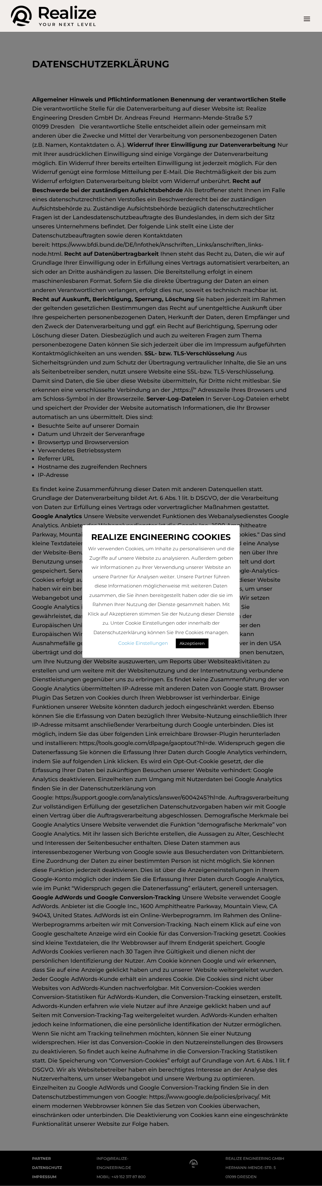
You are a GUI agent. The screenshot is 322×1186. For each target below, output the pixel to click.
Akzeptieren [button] (192, 643)
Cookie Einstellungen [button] (143, 643)
